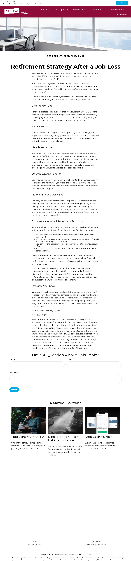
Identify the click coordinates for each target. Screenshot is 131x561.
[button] (45, 9)
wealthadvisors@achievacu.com (96, 545)
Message (13, 372)
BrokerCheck (86, 554)
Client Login (122, 3)
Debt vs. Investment (99, 437)
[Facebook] (95, 548)
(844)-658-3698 (10, 1)
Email (69, 359)
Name (12, 359)
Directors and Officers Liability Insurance (63, 438)
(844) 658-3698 (37, 545)
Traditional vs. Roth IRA (27, 437)
